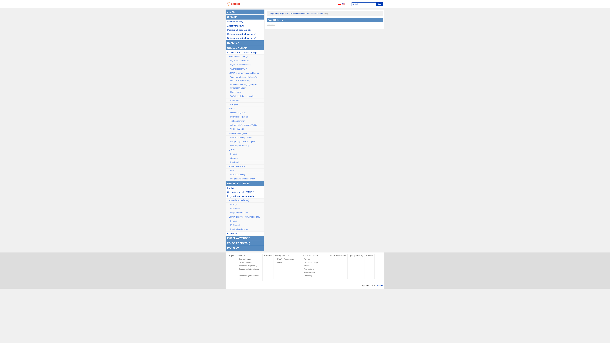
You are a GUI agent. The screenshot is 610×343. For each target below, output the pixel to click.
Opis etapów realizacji (239, 146)
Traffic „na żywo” (237, 121)
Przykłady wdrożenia (239, 213)
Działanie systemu (238, 113)
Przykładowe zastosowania (240, 196)
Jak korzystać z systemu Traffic (243, 125)
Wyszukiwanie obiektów (240, 65)
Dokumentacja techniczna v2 (241, 34)
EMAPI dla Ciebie (238, 183)
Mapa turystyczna (237, 166)
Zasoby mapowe (235, 25)
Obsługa (234, 158)
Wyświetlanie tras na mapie (242, 96)
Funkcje (233, 154)
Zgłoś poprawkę (238, 243)
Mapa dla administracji (239, 200)
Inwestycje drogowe (238, 133)
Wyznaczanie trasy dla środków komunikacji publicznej (244, 79)
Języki (231, 12)
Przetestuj (234, 162)
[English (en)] (343, 4)
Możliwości (235, 209)
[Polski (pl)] (339, 4)
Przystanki (234, 100)
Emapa (380, 285)
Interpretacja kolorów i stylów (242, 142)
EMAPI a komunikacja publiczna (244, 73)
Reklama (233, 42)
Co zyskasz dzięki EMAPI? (240, 192)
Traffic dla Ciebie (237, 129)
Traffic (232, 109)
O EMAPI (232, 17)
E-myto (232, 150)
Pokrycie (234, 104)
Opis (232, 170)
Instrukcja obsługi (237, 175)
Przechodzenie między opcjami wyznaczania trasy (243, 86)
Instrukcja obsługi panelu (241, 137)
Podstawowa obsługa (238, 56)
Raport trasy (235, 92)
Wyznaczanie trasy (238, 69)
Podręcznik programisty (239, 30)
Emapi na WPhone (238, 238)
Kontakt (233, 248)
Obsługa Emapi (237, 48)
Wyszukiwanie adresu (239, 61)
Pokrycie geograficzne (240, 117)
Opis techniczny (235, 21)
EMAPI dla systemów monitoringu (244, 217)
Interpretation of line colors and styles (308, 13)
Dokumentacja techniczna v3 (241, 38)
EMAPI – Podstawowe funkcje (242, 52)
